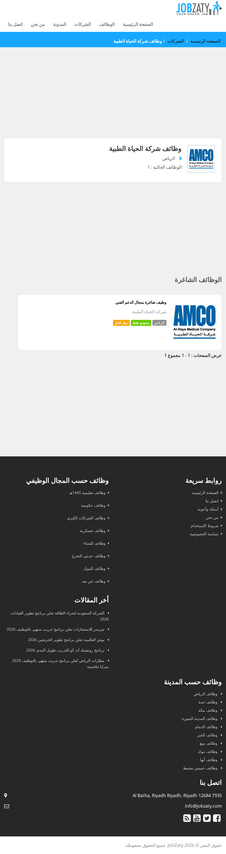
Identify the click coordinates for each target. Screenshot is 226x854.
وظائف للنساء (94, 543)
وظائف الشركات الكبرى (86, 517)
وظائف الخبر (208, 734)
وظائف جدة (209, 702)
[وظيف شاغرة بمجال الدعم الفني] (194, 344)
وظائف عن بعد (94, 581)
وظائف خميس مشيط (201, 767)
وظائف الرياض (206, 693)
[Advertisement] (113, 99)
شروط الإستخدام (205, 525)
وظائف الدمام (207, 726)
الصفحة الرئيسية (138, 24)
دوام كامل (121, 322)
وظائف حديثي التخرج (89, 555)
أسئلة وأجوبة (208, 509)
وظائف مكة (208, 710)
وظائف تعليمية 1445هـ (87, 492)
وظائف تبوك (208, 751)
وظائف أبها (209, 759)
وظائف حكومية (93, 505)
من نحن (38, 24)
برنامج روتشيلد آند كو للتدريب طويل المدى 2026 (66, 650)
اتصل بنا (15, 24)
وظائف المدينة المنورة (200, 718)
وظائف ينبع (209, 743)
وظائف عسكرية (93, 530)
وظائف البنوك (95, 568)
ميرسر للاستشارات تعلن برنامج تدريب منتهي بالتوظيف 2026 (56, 629)
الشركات (82, 24)
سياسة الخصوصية (204, 533)
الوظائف (107, 24)
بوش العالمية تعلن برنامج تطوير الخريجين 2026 (67, 639)
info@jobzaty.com (203, 806)
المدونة (59, 24)
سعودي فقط (141, 322)
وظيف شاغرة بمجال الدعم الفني (140, 302)
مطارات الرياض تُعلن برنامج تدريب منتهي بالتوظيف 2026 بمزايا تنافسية (60, 663)
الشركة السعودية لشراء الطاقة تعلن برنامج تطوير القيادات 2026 (60, 616)
